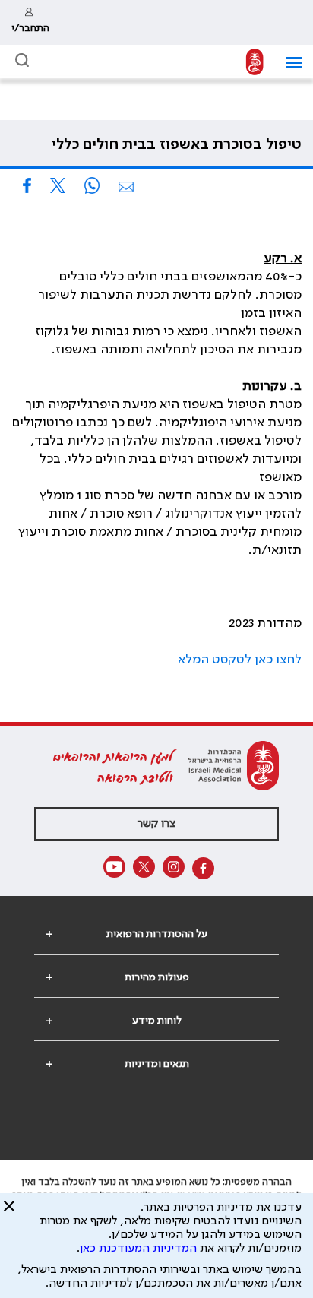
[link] (30, 22)
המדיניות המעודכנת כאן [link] (138, 1249)
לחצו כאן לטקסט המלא (240, 659)
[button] (288, 62)
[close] (9, 1212)
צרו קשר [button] (156, 824)
